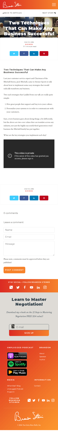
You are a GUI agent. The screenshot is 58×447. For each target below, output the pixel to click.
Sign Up (29, 333)
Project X (10, 392)
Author (42, 360)
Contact (37, 386)
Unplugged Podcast (15, 389)
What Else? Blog (14, 386)
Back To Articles (13, 13)
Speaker (42, 357)
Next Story (48, 13)
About (41, 353)
